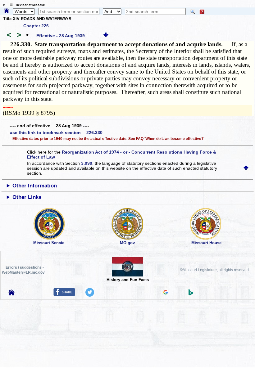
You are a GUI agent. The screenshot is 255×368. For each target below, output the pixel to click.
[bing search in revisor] (191, 293)
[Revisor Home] (11, 293)
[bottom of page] (105, 35)
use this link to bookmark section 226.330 (56, 132)
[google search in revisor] (165, 292)
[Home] (6, 11)
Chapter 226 (36, 25)
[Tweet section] (89, 295)
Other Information (34, 186)
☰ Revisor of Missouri (26, 5)
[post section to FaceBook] (64, 294)
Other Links (26, 197)
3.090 (86, 163)
